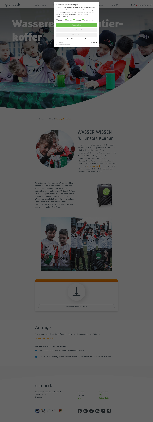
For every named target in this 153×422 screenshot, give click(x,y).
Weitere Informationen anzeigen (76, 38)
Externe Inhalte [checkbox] (88, 20)
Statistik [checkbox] (69, 20)
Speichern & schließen (76, 30)
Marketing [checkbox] (78, 20)
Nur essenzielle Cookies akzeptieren (77, 35)
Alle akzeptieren (76, 25)
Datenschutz (93, 42)
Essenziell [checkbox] (61, 20)
